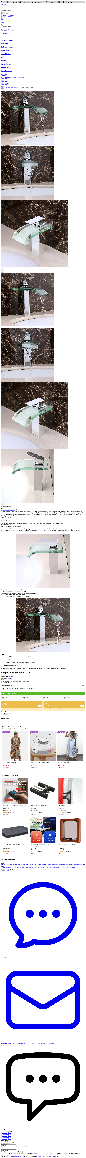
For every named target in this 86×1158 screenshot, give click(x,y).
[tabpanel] (43, 598)
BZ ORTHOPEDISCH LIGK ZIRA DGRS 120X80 (13, 844)
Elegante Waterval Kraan (11, 87)
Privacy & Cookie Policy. (40, 1153)
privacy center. (4, 1155)
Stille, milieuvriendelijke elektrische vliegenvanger (41, 762)
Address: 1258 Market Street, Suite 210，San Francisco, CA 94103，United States (32, 1043)
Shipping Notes (5, 718)
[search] (1, 9)
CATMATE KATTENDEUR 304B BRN (67, 844)
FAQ (8, 870)
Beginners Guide (26, 867)
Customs (49, 864)
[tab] (43, 526)
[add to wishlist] (1, 714)
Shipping (44, 864)
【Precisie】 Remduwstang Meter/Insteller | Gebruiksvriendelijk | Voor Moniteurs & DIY (40, 806)
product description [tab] (6, 524)
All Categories (71, 867)
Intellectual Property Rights (77, 864)
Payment (39, 864)
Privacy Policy (35, 867)
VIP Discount (63, 867)
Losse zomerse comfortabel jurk (9, 762)
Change (82, 685)
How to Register (5, 864)
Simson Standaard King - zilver (65, 805)
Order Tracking (56, 864)
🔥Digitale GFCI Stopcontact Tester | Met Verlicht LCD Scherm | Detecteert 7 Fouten (14, 806)
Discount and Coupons (27, 864)
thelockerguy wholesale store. (16, 1156)
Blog (13, 867)
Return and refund (65, 864)
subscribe (3, 1145)
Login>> (7, 767)
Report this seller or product (8, 510)
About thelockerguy (6, 867)
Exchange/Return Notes (7, 722)
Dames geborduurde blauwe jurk (64, 762)
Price (19, 864)
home (2, 87)
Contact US (4, 870)
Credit (34, 864)
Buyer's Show (18, 867)
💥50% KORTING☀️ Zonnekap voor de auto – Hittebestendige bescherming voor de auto (40, 845)
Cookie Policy (55, 867)
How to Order (13, 864)
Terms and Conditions (45, 867)
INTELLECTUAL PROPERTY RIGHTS (46, 1156)
